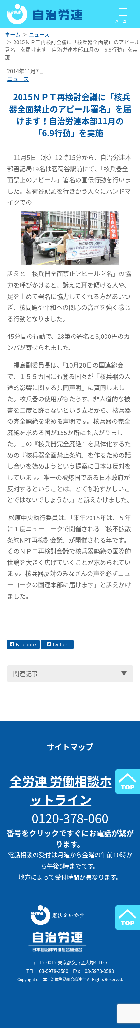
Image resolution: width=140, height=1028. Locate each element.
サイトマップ (70, 747)
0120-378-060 (70, 818)
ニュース (18, 79)
